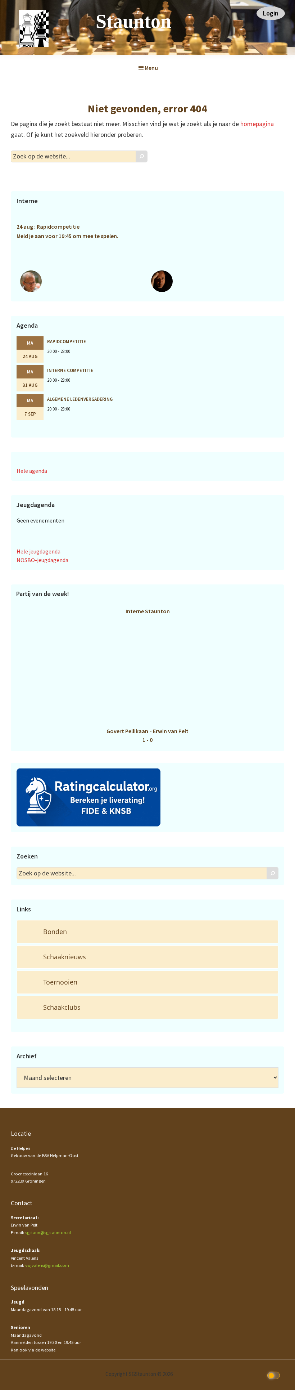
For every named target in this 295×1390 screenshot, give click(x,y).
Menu (151, 67)
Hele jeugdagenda (38, 551)
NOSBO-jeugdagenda (42, 560)
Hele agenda (32, 470)
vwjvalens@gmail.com (47, 1265)
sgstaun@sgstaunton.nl (48, 1232)
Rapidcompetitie (66, 341)
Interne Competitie (70, 370)
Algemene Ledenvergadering (80, 399)
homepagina (257, 124)
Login (270, 13)
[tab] (147, 931)
